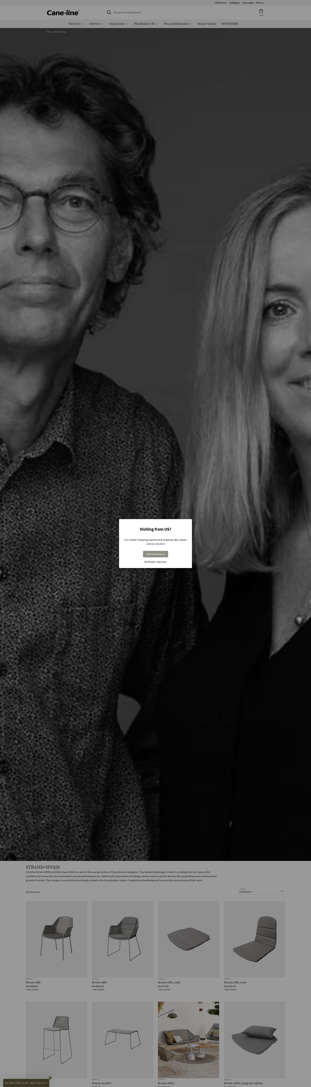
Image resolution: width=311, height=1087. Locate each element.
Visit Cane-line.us (155, 554)
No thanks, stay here (155, 562)
